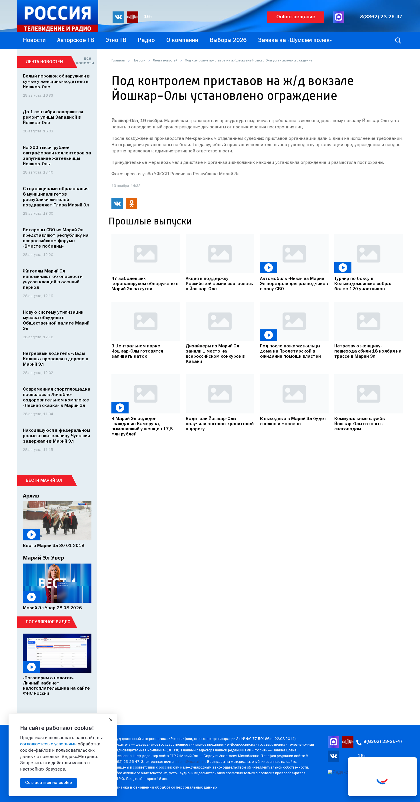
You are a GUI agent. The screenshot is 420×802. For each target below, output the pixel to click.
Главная (118, 60)
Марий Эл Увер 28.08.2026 (52, 608)
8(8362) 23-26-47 (381, 17)
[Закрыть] (110, 720)
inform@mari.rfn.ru (190, 761)
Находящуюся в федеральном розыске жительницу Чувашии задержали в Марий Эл (56, 436)
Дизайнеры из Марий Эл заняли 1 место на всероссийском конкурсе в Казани (215, 354)
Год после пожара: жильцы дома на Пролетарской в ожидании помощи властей (290, 351)
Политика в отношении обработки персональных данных (164, 787)
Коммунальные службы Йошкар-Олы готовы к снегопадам (359, 424)
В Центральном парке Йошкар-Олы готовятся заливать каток (137, 351)
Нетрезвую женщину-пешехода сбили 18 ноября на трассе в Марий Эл (367, 351)
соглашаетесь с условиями (48, 744)
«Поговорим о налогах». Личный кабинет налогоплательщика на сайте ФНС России (56, 686)
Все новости (83, 61)
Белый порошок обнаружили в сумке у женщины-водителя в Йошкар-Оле (56, 81)
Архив (31, 495)
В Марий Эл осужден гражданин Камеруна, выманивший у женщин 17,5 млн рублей (142, 426)
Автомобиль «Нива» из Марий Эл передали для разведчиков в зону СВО (294, 284)
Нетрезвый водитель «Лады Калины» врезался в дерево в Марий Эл (55, 359)
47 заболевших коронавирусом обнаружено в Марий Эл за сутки (145, 284)
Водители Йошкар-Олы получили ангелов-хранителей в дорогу (220, 424)
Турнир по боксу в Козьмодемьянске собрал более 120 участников (363, 284)
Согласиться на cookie (48, 783)
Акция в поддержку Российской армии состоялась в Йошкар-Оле (219, 284)
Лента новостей (165, 60)
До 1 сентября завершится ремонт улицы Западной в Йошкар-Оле (53, 117)
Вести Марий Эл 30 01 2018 (53, 546)
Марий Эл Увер (43, 557)
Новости (139, 60)
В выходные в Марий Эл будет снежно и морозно (293, 421)
